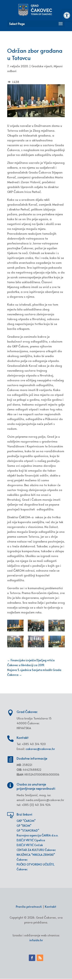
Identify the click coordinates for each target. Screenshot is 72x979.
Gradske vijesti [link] (41, 66)
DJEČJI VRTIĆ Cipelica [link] (31, 840)
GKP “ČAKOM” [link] (26, 821)
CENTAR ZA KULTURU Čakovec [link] (36, 850)
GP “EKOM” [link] (24, 826)
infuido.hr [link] (36, 940)
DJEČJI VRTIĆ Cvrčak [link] (30, 845)
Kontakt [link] (50, 906)
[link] (67, 15)
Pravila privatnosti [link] (29, 906)
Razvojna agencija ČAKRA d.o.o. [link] (37, 835)
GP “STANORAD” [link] (28, 830)
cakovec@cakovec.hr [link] (40, 749)
